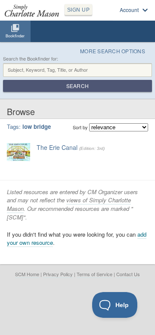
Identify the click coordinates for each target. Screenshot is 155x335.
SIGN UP (78, 10)
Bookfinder (15, 36)
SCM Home (27, 274)
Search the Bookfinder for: (30, 58)
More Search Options (112, 51)
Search (77, 85)
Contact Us (128, 274)
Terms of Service (94, 274)
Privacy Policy (58, 274)
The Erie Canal (57, 147)
